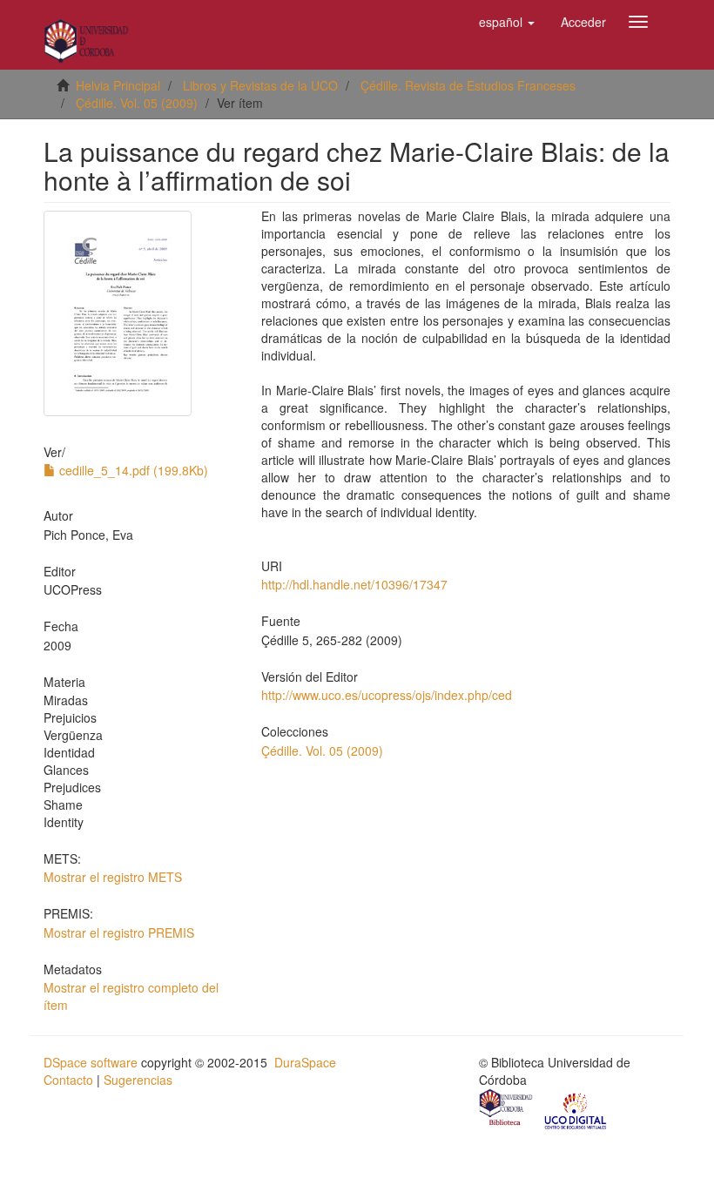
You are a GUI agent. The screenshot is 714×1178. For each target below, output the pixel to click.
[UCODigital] (576, 1109)
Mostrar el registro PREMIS (119, 932)
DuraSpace (305, 1062)
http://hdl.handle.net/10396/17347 (354, 584)
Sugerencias (138, 1079)
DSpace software (91, 1062)
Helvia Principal (118, 85)
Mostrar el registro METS (113, 876)
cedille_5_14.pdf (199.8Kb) (132, 470)
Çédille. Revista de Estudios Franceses (468, 85)
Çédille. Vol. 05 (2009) (137, 102)
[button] (507, 22)
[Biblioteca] (507, 1109)
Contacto (68, 1079)
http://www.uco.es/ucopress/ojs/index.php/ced (386, 694)
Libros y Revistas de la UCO (260, 85)
